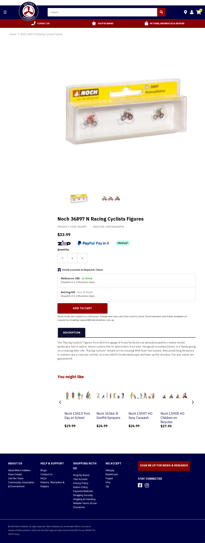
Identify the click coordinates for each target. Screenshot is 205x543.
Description (71, 332)
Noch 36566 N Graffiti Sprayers (108, 415)
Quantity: (63, 249)
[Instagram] (147, 485)
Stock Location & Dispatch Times (82, 269)
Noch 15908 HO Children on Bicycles (172, 417)
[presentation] (60, 402)
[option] (40, 23)
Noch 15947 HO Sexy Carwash (140, 415)
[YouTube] (154, 485)
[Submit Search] (161, 12)
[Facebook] (140, 485)
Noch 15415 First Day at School (77, 415)
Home (12, 34)
